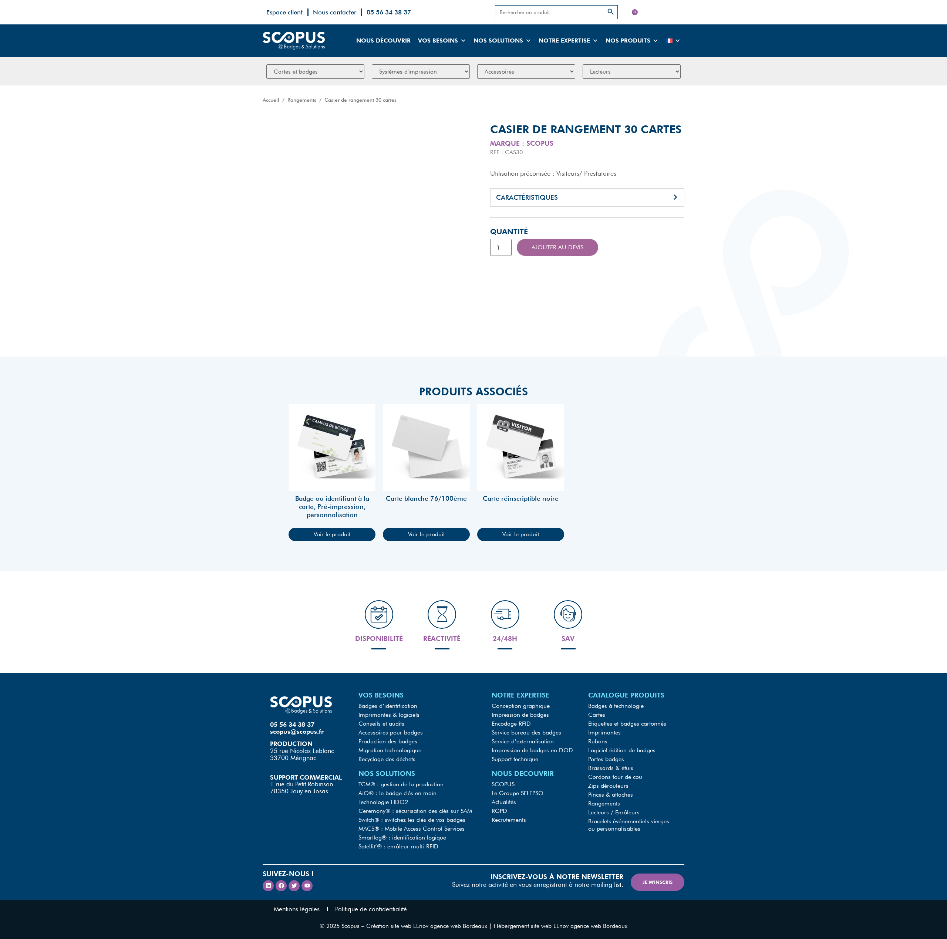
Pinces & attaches (610, 794)
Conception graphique (521, 705)
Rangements (301, 100)
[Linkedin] (268, 885)
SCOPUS (503, 784)
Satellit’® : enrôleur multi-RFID (398, 846)
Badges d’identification (387, 705)
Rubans (597, 741)
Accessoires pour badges (390, 732)
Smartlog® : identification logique (402, 837)
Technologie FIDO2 (383, 801)
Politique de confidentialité (371, 909)
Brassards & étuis (610, 767)
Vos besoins (438, 40)
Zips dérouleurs (608, 785)
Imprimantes (604, 732)
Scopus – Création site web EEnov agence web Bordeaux (414, 925)
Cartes (596, 714)
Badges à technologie (616, 705)
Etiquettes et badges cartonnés (627, 723)
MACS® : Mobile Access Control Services (411, 828)
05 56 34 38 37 (389, 12)
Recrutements (509, 819)
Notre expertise (564, 40)
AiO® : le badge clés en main (397, 793)
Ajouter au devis (557, 247)
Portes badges (606, 759)
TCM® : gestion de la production (401, 784)
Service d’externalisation (523, 741)
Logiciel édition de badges (622, 750)
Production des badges (387, 741)
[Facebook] (281, 885)
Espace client (284, 12)
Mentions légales (297, 909)
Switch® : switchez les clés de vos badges (411, 819)
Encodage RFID (511, 723)
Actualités (504, 801)
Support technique (515, 759)
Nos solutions (498, 40)
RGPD (499, 810)
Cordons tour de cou (615, 776)
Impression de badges (520, 714)
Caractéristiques (527, 197)
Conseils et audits (381, 723)
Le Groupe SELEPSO (517, 793)
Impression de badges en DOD (532, 750)
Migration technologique (389, 750)
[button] (587, 197)
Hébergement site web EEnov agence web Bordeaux (560, 925)
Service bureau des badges (526, 732)
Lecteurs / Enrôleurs (614, 812)
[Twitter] (294, 885)
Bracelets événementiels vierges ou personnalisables (628, 825)
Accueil (271, 100)
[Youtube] (307, 885)
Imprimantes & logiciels (388, 714)
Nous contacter (334, 12)
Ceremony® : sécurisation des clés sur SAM (415, 810)
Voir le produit (332, 534)
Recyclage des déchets (386, 759)
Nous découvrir (383, 40)
